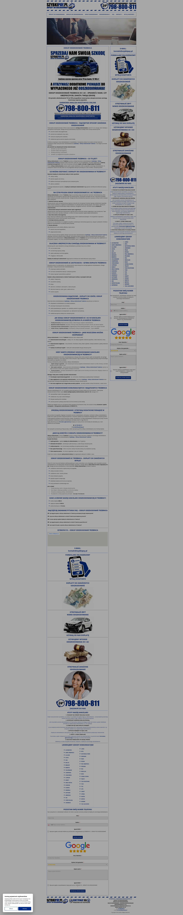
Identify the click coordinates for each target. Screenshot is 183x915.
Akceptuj (25, 908)
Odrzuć (11, 908)
